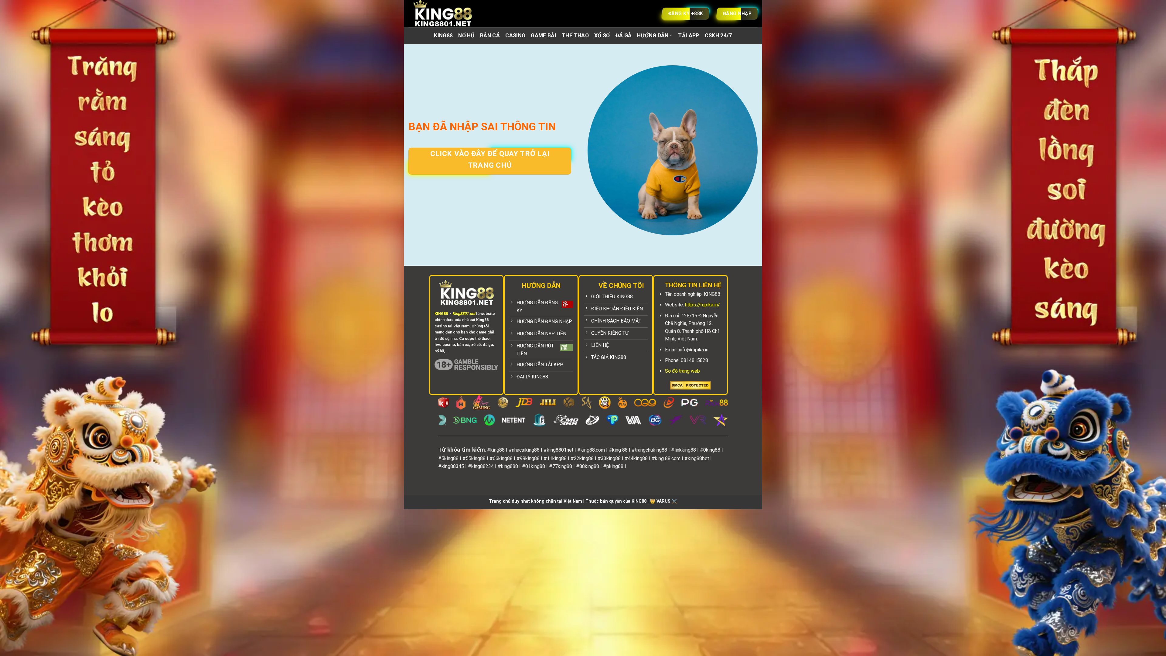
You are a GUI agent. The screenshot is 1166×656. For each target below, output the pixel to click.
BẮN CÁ (490, 35)
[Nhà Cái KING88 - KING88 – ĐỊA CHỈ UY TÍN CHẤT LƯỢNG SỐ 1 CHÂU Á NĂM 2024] (449, 13)
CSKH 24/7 (718, 35)
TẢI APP (688, 35)
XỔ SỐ (602, 35)
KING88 (443, 35)
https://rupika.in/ (702, 305)
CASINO (515, 35)
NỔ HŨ (466, 35)
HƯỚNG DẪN (652, 35)
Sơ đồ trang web (682, 371)
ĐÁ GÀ (623, 35)
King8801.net (463, 313)
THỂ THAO (575, 35)
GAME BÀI (543, 35)
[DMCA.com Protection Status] (690, 385)
